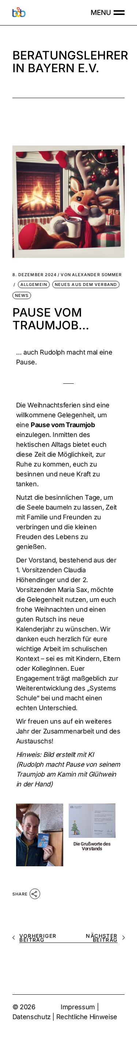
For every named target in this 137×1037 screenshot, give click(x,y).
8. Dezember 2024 (34, 275)
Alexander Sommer (91, 275)
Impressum (78, 1007)
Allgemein (33, 284)
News (21, 295)
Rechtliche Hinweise (86, 1017)
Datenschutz (31, 1017)
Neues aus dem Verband (86, 284)
